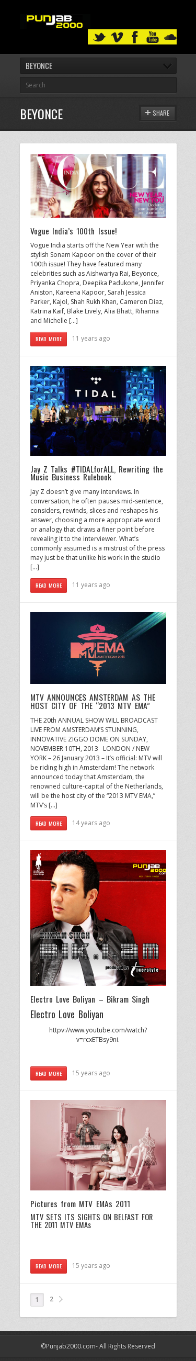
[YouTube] (152, 37)
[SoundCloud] (170, 37)
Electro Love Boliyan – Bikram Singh (90, 999)
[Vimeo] (117, 37)
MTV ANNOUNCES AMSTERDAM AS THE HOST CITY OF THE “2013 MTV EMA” (92, 701)
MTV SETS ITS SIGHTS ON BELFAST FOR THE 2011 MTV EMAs (91, 1220)
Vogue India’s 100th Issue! (73, 230)
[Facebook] (135, 37)
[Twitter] (99, 37)
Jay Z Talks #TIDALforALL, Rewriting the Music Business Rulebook (97, 473)
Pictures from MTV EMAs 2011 (80, 1203)
